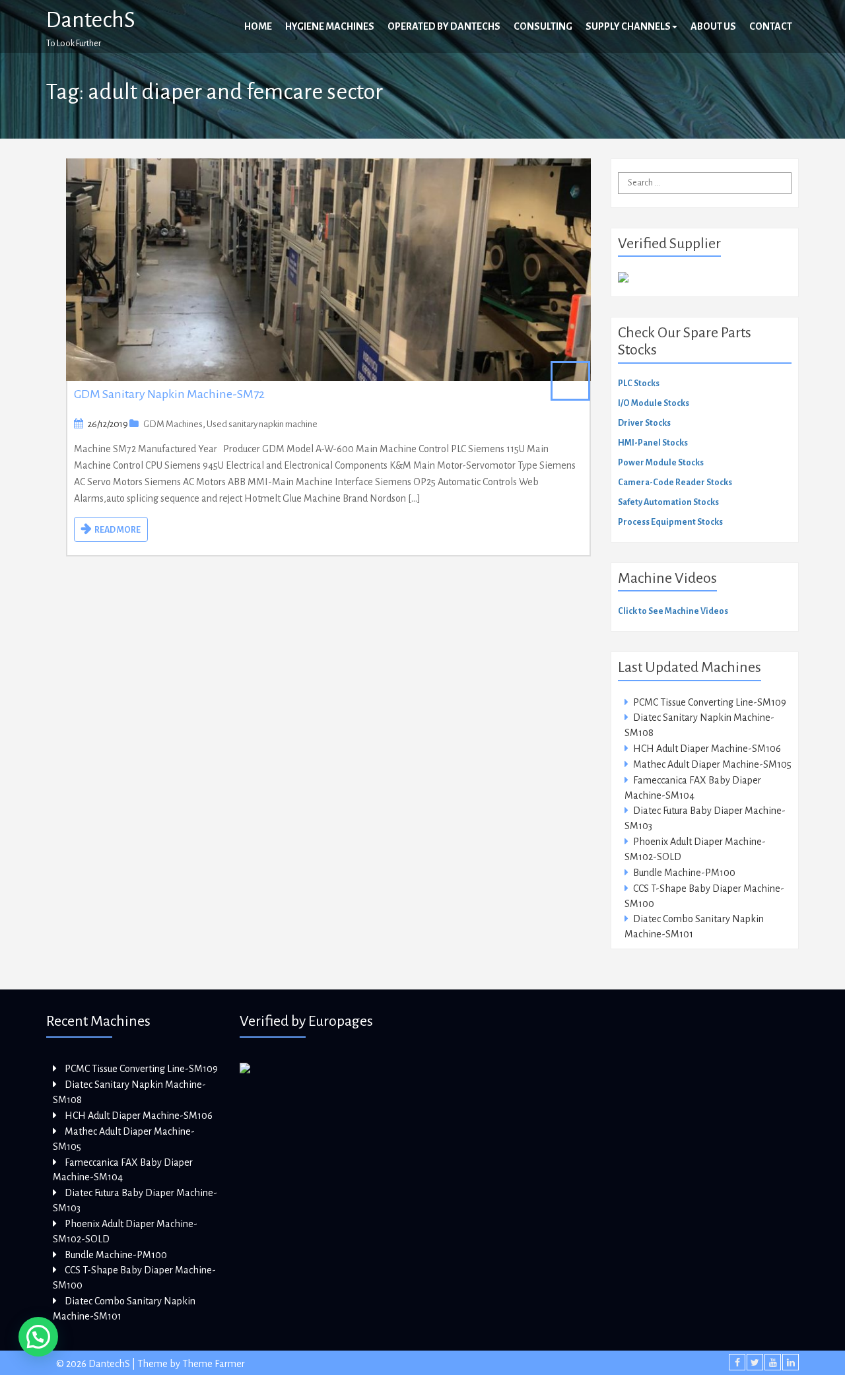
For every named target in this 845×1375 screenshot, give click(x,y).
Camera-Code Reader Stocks (675, 482)
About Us (713, 26)
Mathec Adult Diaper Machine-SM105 (712, 764)
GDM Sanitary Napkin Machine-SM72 (169, 394)
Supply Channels (628, 26)
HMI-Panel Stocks (653, 443)
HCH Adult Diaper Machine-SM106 (707, 748)
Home (258, 26)
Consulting (543, 26)
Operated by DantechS (444, 26)
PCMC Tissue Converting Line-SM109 (709, 702)
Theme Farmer (213, 1363)
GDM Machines (173, 424)
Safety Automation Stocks (668, 502)
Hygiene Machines (329, 26)
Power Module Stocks (661, 462)
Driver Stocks (644, 423)
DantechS (90, 20)
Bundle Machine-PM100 (684, 872)
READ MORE (117, 530)
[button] (38, 1337)
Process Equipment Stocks (670, 522)
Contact (770, 26)
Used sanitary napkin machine (262, 424)
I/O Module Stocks (653, 403)
